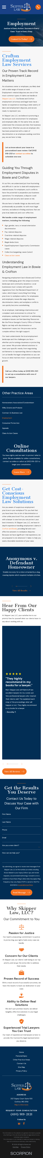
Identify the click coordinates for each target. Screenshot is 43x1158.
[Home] (21, 7)
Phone (4, 830)
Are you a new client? (10, 845)
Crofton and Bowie (9, 529)
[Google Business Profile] (19, 1123)
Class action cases (12, 255)
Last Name (6, 822)
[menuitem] (21, 402)
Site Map (21, 1067)
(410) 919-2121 (21, 1114)
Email (4, 838)
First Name (6, 814)
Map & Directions (21, 1105)
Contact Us (21, 1063)
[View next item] (31, 586)
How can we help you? (11, 853)
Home (21, 1052)
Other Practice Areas (21, 1060)
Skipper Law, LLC (8, 99)
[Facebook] (24, 1123)
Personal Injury (21, 1056)
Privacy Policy (21, 1071)
